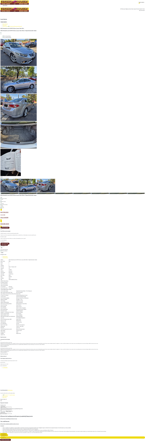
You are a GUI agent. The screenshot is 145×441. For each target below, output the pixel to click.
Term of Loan (2, 411)
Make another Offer (5, 243)
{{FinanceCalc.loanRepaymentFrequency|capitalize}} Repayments (11, 408)
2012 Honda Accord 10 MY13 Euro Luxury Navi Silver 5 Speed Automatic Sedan (18, 30)
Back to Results (4, 244)
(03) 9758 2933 (142, 10)
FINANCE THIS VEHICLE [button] (5, 439)
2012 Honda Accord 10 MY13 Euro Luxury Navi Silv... (12, 28)
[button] (72, 426)
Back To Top (4, 397)
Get (5, 367)
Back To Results (5, 396)
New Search (5, 25)
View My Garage (12, 26)
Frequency (2, 405)
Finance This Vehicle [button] (5, 227)
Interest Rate (2, 412)
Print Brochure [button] (10, 390)
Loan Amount (2, 406)
